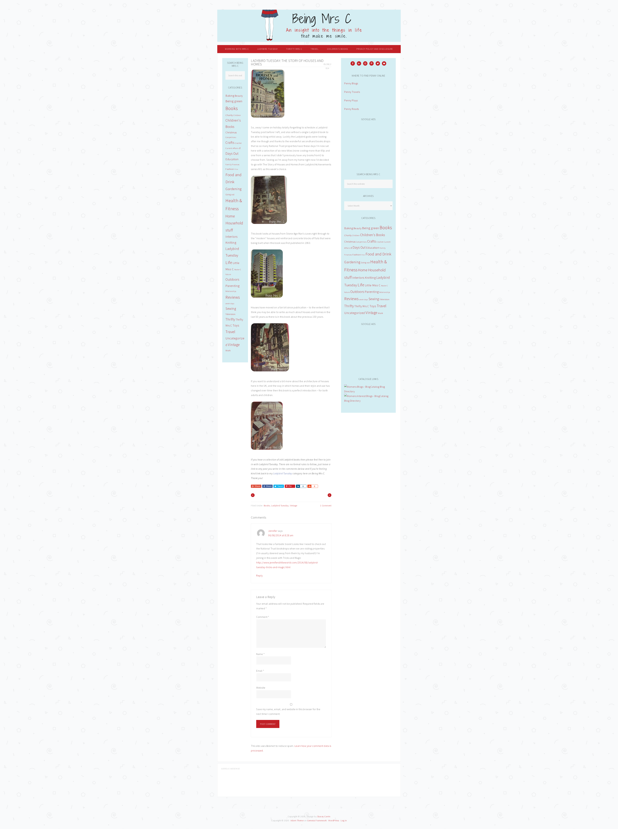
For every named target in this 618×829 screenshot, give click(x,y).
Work (380, 313)
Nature (347, 292)
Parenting (372, 292)
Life (361, 284)
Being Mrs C (309, 26)
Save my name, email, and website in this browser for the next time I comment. (288, 711)
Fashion (356, 254)
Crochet (380, 242)
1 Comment (326, 505)
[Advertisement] (368, 145)
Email (260, 670)
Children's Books (372, 235)
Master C (384, 286)
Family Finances (232, 164)
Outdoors (357, 292)
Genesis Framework (317, 820)
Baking (348, 228)
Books (267, 505)
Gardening (352, 262)
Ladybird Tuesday (282, 473)
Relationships (384, 292)
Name (260, 654)
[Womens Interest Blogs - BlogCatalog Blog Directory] (368, 400)
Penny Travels (352, 91)
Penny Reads (351, 109)
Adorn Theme (297, 820)
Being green (370, 228)
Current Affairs (232, 148)
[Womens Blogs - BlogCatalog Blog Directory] (368, 391)
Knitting (370, 278)
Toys (373, 306)
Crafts (371, 241)
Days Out (359, 247)
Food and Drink (378, 254)
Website (260, 687)
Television (384, 299)
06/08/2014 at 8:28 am (280, 535)
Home (362, 270)
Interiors (358, 278)
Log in (344, 820)
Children (356, 235)
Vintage (293, 505)
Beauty (358, 228)
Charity (348, 235)
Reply (259, 575)
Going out (365, 262)
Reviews (351, 298)
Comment (262, 616)
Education (372, 247)
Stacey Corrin (323, 816)
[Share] (298, 486)
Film (363, 255)
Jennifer (272, 530)
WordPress (333, 820)
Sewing (374, 299)
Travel (381, 306)
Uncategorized (354, 313)
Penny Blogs (351, 83)
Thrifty (349, 306)
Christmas (350, 241)
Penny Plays (351, 100)
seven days (363, 299)
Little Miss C (373, 285)
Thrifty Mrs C (361, 306)
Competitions (361, 242)
